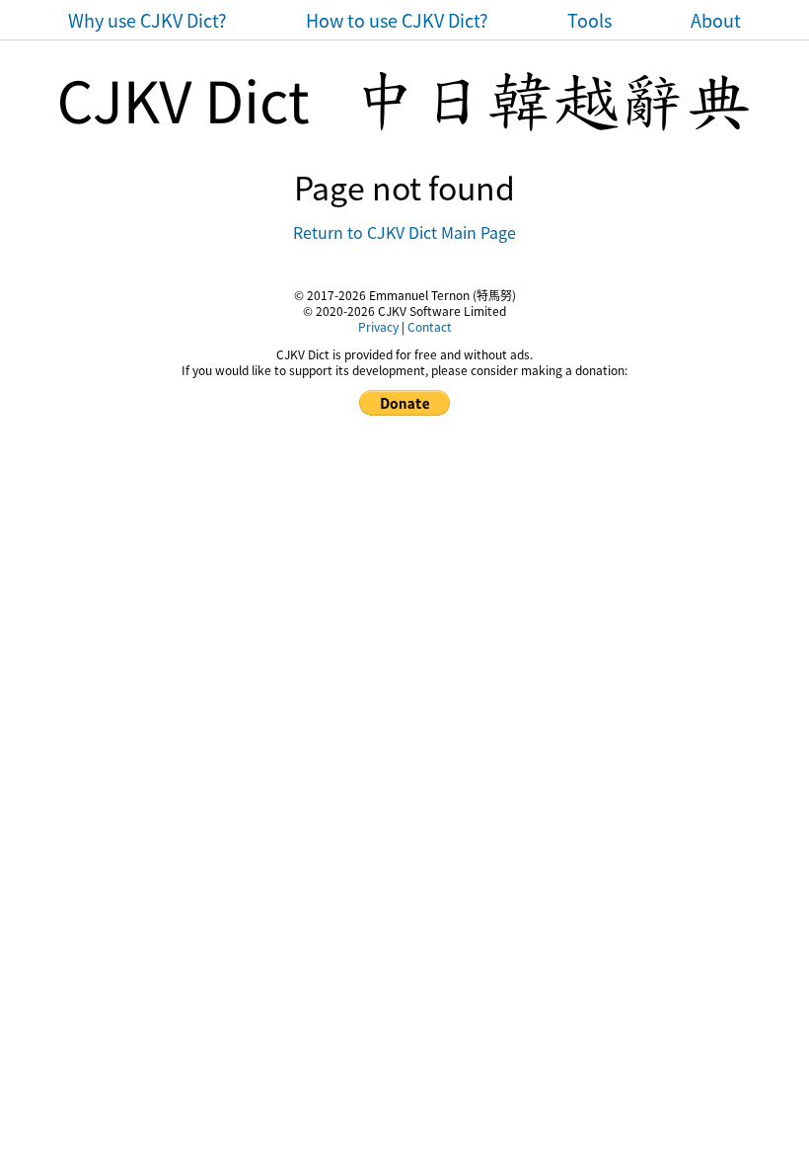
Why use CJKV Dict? (147, 20)
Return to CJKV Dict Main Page (404, 232)
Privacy (378, 326)
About (716, 20)
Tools (589, 20)
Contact (429, 326)
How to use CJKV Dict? (397, 20)
